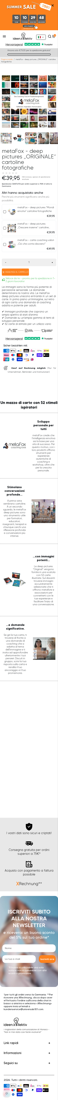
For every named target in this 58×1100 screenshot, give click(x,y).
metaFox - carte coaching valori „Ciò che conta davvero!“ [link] (35, 242)
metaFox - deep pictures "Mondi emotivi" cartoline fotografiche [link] (35, 209)
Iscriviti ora (47, 959)
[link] (11, 212)
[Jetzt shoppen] (29, 27)
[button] (41, 37)
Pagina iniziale (7, 59)
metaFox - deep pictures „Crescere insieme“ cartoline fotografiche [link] (33, 225)
